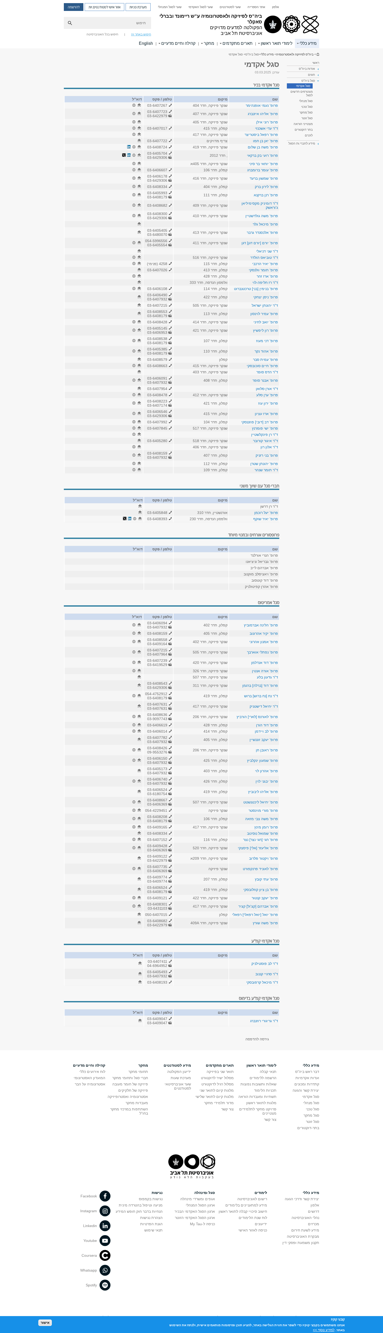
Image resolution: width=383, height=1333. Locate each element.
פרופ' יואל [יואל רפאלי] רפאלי (255, 915)
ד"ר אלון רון (269, 447)
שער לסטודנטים (230, 7)
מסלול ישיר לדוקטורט (217, 1078)
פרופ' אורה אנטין (265, 671)
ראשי (315, 63)
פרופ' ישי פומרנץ (265, 428)
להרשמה (73, 7)
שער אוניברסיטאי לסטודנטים (178, 1086)
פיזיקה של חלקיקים (133, 1090)
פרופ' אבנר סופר (265, 380)
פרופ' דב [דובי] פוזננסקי (259, 422)
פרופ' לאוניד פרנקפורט (260, 869)
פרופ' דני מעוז (267, 341)
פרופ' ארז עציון (266, 414)
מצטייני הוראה (303, 124)
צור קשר (270, 1119)
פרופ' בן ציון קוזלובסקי (260, 890)
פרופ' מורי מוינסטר (263, 810)
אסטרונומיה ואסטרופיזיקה (128, 1097)
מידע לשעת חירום (305, 1230)
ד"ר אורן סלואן (267, 389)
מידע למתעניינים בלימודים (246, 1205)
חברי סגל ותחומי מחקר (130, 1078)
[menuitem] (275, 7)
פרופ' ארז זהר (267, 276)
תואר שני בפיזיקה (220, 1072)
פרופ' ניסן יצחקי (265, 297)
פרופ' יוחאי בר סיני (263, 164)
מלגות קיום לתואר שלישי (214, 1097)
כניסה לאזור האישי (252, 1230)
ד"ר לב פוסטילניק (264, 963)
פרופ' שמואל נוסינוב (262, 833)
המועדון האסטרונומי (89, 1078)
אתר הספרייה (256, 7)
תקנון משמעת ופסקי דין (300, 1243)
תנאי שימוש (153, 1230)
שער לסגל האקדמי (200, 7)
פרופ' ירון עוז (268, 403)
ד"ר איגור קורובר (265, 441)
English (146, 43)
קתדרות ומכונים (306, 1084)
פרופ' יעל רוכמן (266, 513)
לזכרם (309, 135)
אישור (45, 1323)
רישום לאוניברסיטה (252, 1199)
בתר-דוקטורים (308, 1128)
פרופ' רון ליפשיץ (265, 330)
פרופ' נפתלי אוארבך (262, 652)
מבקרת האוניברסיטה (303, 1236)
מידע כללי (308, 43)
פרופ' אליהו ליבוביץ (263, 792)
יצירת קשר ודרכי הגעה (302, 1199)
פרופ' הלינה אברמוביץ (261, 625)
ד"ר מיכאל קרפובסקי (262, 982)
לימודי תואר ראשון (276, 43)
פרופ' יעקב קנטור (265, 898)
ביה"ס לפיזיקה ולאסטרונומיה (317, 54)
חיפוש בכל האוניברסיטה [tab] (102, 34)
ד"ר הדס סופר (267, 372)
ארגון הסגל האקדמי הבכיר (195, 1211)
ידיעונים (261, 1224)
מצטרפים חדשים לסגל (302, 93)
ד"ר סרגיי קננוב (266, 974)
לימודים (261, 1193)
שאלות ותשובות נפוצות (258, 1084)
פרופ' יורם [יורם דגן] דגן (260, 243)
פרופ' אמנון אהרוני (263, 642)
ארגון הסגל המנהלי (200, 1205)
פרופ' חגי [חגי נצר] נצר (260, 840)
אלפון (275, 7)
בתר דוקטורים (304, 129)
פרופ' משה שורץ (265, 923)
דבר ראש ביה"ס (307, 1072)
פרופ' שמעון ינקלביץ (262, 760)
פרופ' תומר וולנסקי (263, 270)
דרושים (313, 1211)
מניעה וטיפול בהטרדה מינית (141, 1205)
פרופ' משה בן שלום (263, 147)
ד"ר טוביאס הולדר (264, 257)
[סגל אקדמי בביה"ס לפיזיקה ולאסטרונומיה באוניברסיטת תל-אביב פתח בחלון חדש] (139, 105)
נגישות (157, 1193)
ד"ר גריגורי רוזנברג (264, 1021)
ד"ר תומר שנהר (266, 470)
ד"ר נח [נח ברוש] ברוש (261, 696)
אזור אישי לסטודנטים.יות (104, 7)
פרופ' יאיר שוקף (265, 519)
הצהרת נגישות (151, 1218)
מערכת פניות (138, 7)
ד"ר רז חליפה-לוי (265, 282)
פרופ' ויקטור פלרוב (263, 858)
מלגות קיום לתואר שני (217, 1090)
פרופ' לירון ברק (266, 187)
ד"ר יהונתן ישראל (265, 305)
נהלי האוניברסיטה (305, 1218)
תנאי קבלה (268, 1072)
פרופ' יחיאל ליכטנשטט (260, 802)
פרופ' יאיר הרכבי (265, 264)
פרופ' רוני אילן (267, 122)
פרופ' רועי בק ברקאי (262, 155)
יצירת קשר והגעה (306, 1090)
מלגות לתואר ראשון (261, 1103)
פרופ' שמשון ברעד (264, 178)
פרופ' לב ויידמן (266, 731)
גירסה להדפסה (257, 1039)
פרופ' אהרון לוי (266, 771)
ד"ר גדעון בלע (267, 677)
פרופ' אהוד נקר (266, 351)
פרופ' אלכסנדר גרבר (262, 232)
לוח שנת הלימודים (253, 1218)
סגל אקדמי (303, 86)
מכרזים (313, 1224)
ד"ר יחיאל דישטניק (264, 706)
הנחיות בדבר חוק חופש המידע (139, 1211)
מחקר (209, 43)
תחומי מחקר (138, 1072)
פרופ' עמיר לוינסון (264, 314)
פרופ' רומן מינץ (266, 827)
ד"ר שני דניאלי (267, 251)
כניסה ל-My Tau (202, 1224)
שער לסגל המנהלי (170, 7)
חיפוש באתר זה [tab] (141, 34)
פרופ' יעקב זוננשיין (264, 740)
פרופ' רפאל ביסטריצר (261, 135)
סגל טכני (307, 107)
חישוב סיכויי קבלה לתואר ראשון (243, 1211)
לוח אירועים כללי (92, 1072)
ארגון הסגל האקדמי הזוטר (195, 1218)
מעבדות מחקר (137, 1103)
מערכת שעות (181, 1078)
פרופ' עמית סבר (265, 359)
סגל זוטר (307, 118)
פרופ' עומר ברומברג (262, 170)
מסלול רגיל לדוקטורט (217, 1084)
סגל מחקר (306, 112)
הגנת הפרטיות (151, 1224)
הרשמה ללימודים (263, 1078)
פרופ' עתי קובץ (266, 879)
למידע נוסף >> (324, 1330)
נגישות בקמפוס (151, 1199)
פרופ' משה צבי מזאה (261, 819)
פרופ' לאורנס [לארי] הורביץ (257, 717)
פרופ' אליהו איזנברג (263, 114)
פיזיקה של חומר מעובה (130, 1084)
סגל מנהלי (306, 101)
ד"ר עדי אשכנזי (266, 128)
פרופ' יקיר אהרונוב (264, 633)
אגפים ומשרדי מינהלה (197, 1199)
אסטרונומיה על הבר (90, 1084)
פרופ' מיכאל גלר (265, 224)
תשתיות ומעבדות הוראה (257, 1097)
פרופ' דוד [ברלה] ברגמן (260, 685)
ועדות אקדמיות (307, 1078)
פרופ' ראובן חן (267, 750)
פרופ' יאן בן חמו (265, 141)
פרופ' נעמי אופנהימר (262, 105)
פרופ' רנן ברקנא (266, 195)
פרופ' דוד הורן (267, 725)
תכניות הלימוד (265, 1090)
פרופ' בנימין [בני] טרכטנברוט (256, 289)
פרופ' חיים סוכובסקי (262, 366)
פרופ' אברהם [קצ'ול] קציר (258, 906)
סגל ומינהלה (204, 1193)
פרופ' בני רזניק (267, 455)
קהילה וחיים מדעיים (178, 43)
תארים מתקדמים (237, 43)
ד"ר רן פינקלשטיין (264, 434)
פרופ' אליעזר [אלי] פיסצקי (258, 848)
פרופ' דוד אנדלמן (264, 663)
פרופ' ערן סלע (267, 395)
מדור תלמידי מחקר (219, 1103)
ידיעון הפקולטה (179, 1072)
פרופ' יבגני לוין (267, 781)
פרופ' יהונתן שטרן (264, 464)
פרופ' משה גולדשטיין (261, 216)
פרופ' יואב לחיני (266, 322)
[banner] (191, 24)
